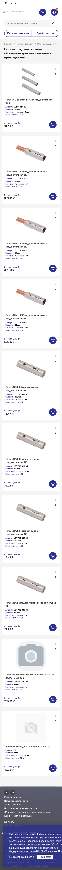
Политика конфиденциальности (20, 808)
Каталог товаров (24, 44)
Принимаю (45, 857)
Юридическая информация (18, 816)
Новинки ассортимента (16, 801)
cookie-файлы (36, 834)
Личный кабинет (12, 805)
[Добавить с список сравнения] (55, 68)
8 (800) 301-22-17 (44, 12)
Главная (8, 44)
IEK (21, 115)
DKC (22, 758)
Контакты (9, 822)
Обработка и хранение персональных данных (27, 812)
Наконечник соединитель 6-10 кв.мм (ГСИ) (27, 746)
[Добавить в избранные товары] (55, 73)
